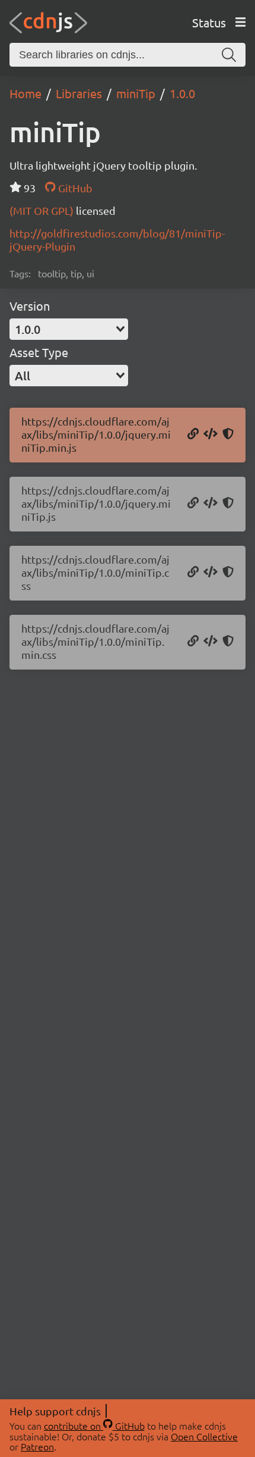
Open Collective (204, 1436)
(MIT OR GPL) (42, 210)
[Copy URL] (193, 434)
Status (209, 22)
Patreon (37, 1446)
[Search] (229, 55)
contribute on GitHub (94, 1425)
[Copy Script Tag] (210, 434)
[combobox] (68, 329)
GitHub (74, 188)
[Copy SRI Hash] (228, 434)
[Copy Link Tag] (210, 572)
